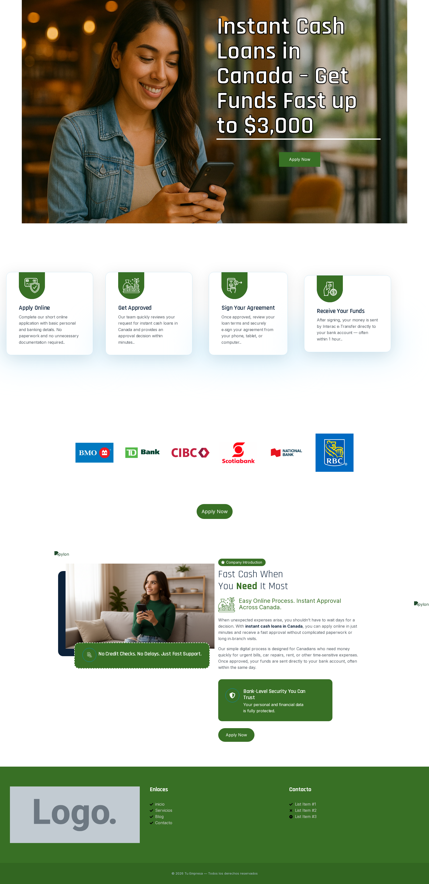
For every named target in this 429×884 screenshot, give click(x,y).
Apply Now (299, 159)
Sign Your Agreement (248, 308)
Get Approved (135, 308)
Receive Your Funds (341, 311)
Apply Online (34, 308)
